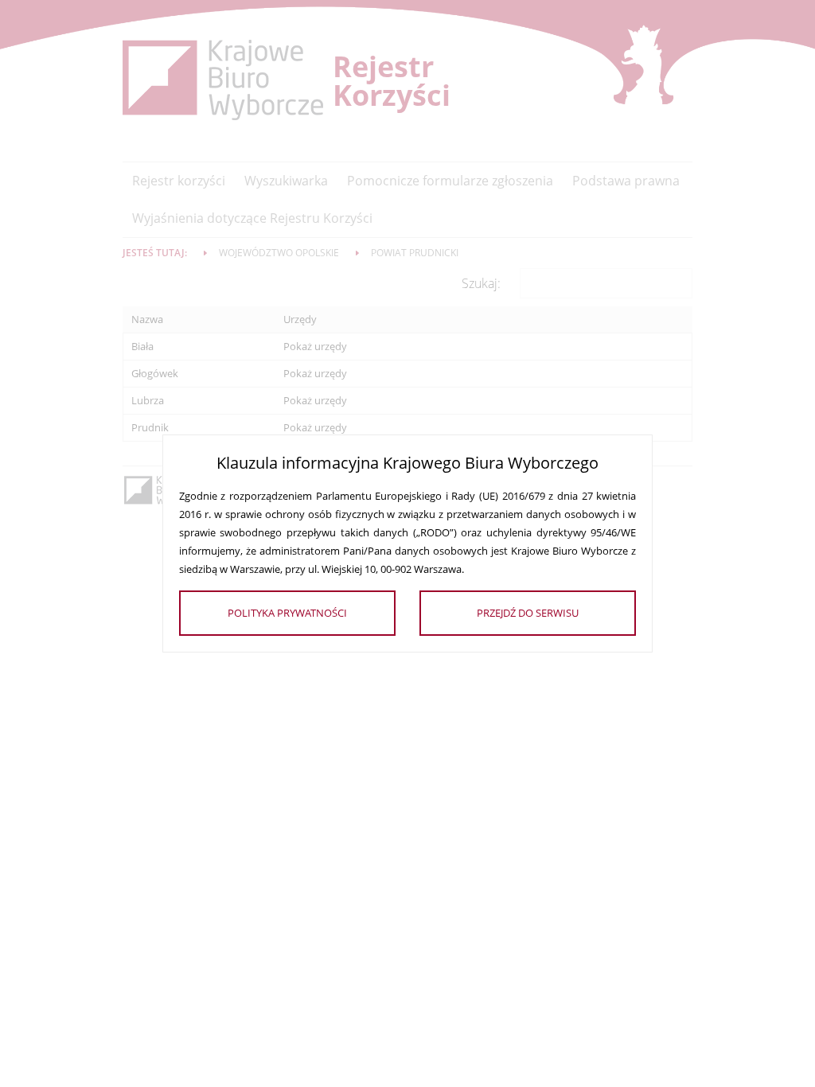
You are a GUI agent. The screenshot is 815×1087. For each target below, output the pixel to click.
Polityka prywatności (287, 613)
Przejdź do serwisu (528, 613)
